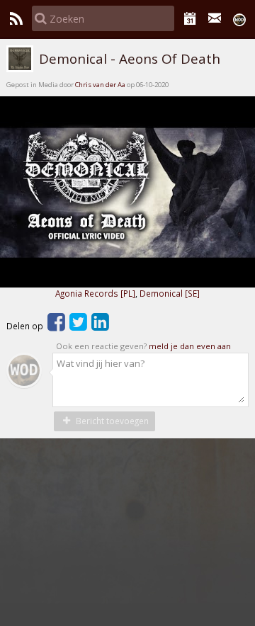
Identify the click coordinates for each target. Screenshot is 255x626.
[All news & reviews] (16, 18)
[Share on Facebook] (56, 325)
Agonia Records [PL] (95, 293)
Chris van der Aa (100, 84)
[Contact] (215, 18)
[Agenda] (190, 18)
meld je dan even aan (190, 346)
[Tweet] (78, 325)
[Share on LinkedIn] (100, 325)
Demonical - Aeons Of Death (127, 59)
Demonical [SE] (170, 293)
